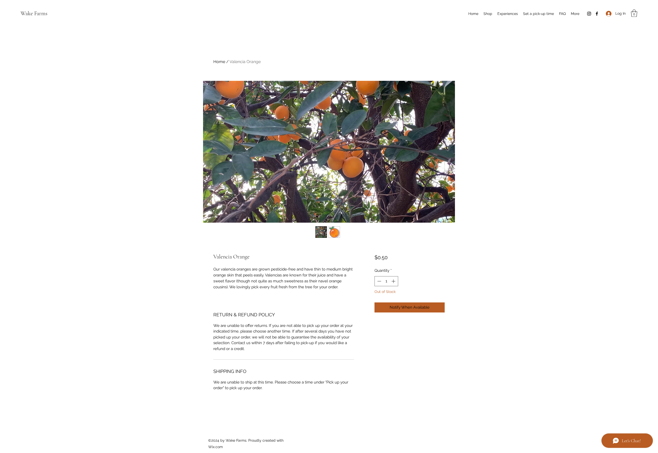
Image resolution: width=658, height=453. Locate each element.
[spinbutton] (386, 281)
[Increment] (393, 281)
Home (219, 61)
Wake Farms (34, 13)
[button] (634, 13)
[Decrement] (378, 281)
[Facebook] (596, 13)
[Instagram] (589, 13)
